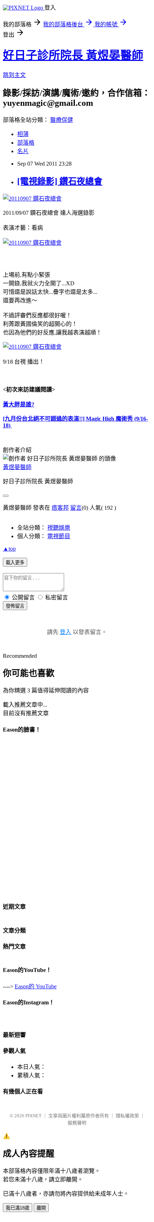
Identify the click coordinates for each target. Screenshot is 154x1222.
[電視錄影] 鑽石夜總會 (59, 181)
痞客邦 (60, 508)
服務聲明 (77, 1122)
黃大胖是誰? (18, 404)
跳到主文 (14, 75)
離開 (41, 1208)
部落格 (25, 143)
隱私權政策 (127, 1115)
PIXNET (33, 1115)
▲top (9, 549)
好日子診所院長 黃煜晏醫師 (73, 55)
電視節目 (58, 536)
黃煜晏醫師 (17, 467)
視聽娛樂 (58, 528)
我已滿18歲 (17, 1208)
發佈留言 (15, 606)
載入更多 (15, 562)
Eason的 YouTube (36, 986)
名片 (23, 151)
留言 (76, 508)
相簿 (23, 134)
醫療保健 (61, 120)
